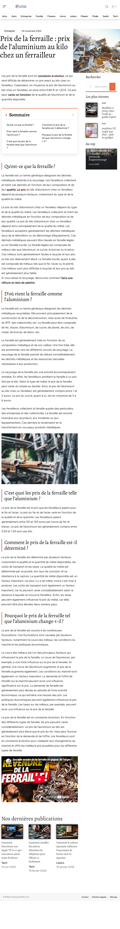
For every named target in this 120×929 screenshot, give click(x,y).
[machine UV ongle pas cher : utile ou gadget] (91, 131)
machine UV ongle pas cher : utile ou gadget (109, 132)
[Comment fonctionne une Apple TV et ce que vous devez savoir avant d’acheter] (12, 832)
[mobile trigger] (5, 6)
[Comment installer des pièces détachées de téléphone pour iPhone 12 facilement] (39, 832)
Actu (104, 123)
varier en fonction (19, 94)
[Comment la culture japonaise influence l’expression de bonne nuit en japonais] (67, 832)
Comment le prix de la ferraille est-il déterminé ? (55, 126)
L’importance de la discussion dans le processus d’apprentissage (99, 155)
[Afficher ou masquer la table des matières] (52, 115)
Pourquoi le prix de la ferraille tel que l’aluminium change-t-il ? (57, 138)
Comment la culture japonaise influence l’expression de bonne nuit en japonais (67, 850)
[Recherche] (107, 6)
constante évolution (51, 76)
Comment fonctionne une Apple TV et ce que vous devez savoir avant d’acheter (11, 850)
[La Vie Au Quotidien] (21, 6)
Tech (4, 862)
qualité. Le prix (16, 189)
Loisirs (60, 862)
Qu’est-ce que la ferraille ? (20, 124)
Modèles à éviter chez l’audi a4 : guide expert (109, 112)
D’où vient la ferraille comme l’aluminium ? (22, 133)
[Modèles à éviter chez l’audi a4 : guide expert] (91, 110)
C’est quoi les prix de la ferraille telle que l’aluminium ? (22, 144)
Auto (104, 103)
